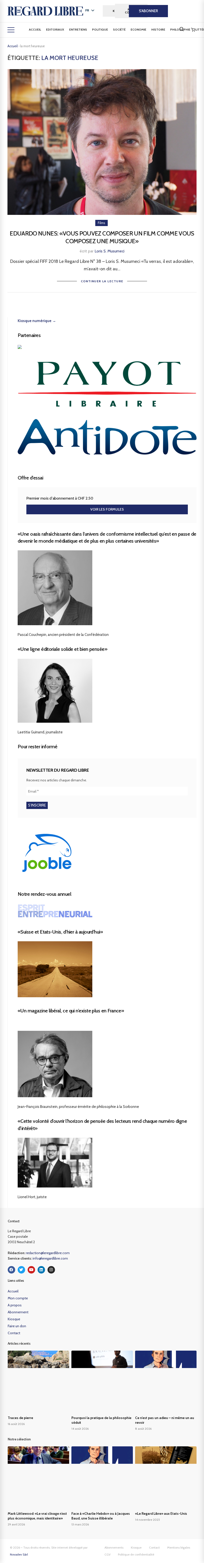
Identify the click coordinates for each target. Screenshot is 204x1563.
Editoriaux (55, 29)
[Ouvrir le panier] (193, 30)
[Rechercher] (181, 29)
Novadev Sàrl (19, 1554)
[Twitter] (21, 1270)
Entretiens (78, 29)
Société (119, 29)
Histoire (158, 29)
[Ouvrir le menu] (10, 29)
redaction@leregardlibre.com (48, 1253)
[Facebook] (11, 1270)
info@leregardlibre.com (50, 1258)
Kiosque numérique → (37, 321)
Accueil (35, 29)
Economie (138, 29)
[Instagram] (51, 1270)
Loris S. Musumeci (109, 251)
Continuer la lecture (102, 281)
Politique (100, 29)
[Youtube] (31, 1270)
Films (101, 223)
